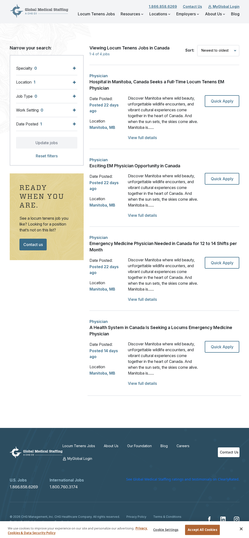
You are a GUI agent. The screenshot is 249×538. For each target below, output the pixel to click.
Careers (183, 446)
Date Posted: (101, 98)
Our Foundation (139, 446)
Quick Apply (222, 101)
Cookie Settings (165, 530)
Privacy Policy (136, 517)
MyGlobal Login (226, 6)
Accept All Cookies (202, 530)
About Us (214, 13)
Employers (186, 13)
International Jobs (67, 480)
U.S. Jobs (18, 480)
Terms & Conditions (167, 517)
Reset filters (47, 155)
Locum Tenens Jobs (96, 13)
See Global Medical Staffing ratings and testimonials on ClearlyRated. (183, 479)
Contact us (33, 244)
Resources (131, 13)
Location (97, 121)
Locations (158, 13)
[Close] (241, 529)
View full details (142, 137)
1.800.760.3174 (64, 486)
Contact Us (192, 6)
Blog (235, 13)
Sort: (189, 50)
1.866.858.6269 (163, 6)
